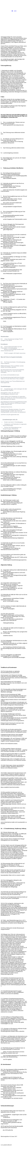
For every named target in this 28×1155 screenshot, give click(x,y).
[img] (14, 20)
